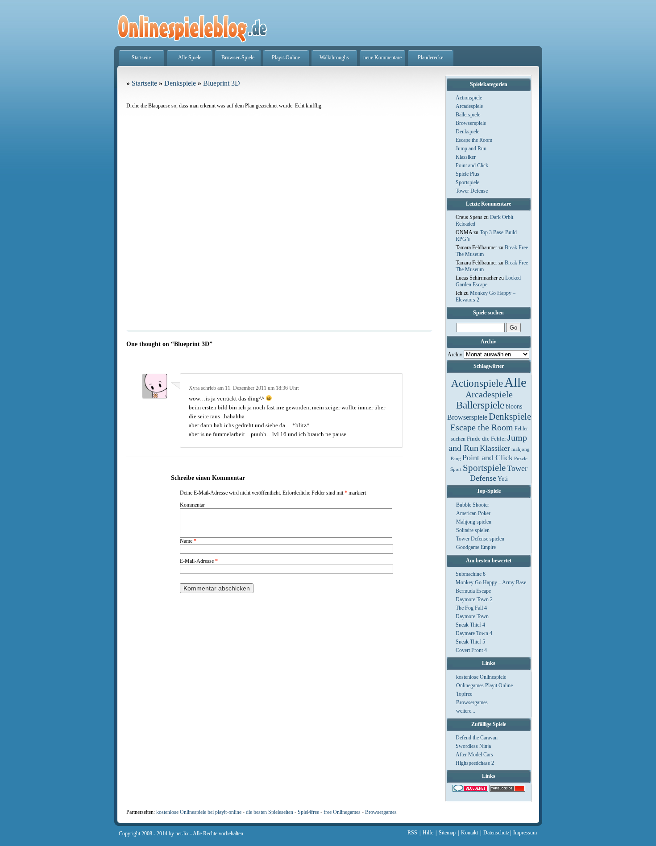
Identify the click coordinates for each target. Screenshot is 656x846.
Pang (456, 458)
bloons (514, 406)
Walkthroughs (334, 57)
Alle (515, 382)
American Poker (473, 513)
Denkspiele (467, 131)
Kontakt (469, 832)
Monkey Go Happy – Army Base (491, 582)
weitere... (465, 711)
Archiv (455, 354)
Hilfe (428, 832)
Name (188, 541)
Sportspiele (467, 182)
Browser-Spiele (237, 57)
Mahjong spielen (473, 522)
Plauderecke (430, 57)
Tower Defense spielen (480, 539)
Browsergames (472, 702)
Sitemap (447, 832)
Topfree (464, 694)
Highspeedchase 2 (475, 763)
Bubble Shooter (472, 505)
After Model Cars (474, 754)
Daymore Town (472, 616)
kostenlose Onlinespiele (481, 677)
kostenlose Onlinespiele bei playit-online (198, 812)
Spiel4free (308, 812)
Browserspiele (471, 123)
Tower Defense (472, 191)
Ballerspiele (468, 114)
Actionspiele (469, 98)
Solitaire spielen (473, 530)
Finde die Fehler (486, 439)
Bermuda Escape (473, 591)
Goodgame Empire (476, 547)
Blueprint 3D (221, 83)
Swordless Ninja (473, 746)
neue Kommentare (382, 57)
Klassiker (466, 157)
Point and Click (472, 165)
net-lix (182, 833)
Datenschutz (496, 832)
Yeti (503, 478)
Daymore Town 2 (474, 599)
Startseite (141, 57)
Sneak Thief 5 (470, 642)
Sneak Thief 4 (470, 625)
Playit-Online (286, 57)
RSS (412, 832)
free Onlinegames (342, 812)
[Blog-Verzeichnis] (470, 790)
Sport (455, 469)
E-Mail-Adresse (199, 561)
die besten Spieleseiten (269, 812)
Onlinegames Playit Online (484, 685)
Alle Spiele (189, 57)
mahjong (520, 449)
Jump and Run (471, 148)
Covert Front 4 (471, 650)
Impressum (525, 832)
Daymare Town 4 (474, 633)
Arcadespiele (469, 106)
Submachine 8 (471, 574)
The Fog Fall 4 (471, 608)
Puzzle (520, 458)
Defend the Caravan (477, 738)
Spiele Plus (467, 174)
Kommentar (192, 505)
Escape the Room (474, 140)
